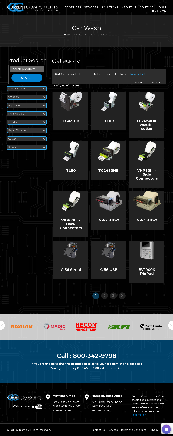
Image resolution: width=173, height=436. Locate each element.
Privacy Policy (158, 429)
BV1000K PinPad (147, 272)
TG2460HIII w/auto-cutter (146, 125)
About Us (128, 7)
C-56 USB (108, 270)
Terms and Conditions (133, 429)
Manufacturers (17, 88)
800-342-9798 (94, 355)
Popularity (72, 74)
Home (67, 34)
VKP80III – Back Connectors (71, 224)
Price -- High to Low (117, 74)
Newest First (137, 74)
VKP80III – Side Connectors (147, 174)
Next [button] (170, 325)
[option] (22, 326)
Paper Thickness (18, 130)
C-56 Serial (71, 270)
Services (91, 7)
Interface (13, 122)
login (161, 7)
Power (12, 147)
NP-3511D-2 (147, 220)
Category (13, 97)
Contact (147, 7)
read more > (139, 414)
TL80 (71, 170)
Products (73, 7)
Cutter (12, 139)
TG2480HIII (108, 170)
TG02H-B (71, 121)
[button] (166, 429)
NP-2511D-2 (108, 220)
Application (14, 105)
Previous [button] (2, 325)
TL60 (109, 121)
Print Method (16, 113)
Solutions (109, 7)
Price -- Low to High (91, 74)
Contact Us (98, 429)
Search (27, 78)
